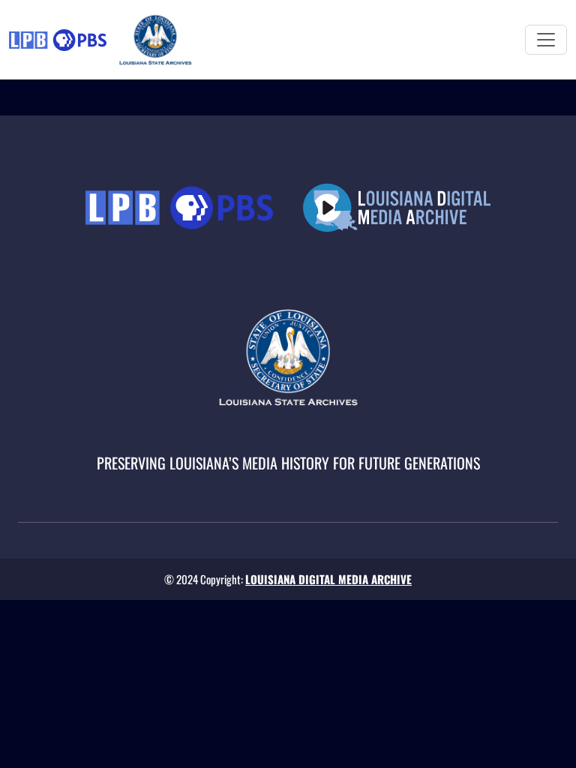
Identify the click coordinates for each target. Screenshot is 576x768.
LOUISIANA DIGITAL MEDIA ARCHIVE (328, 579)
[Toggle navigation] (546, 40)
